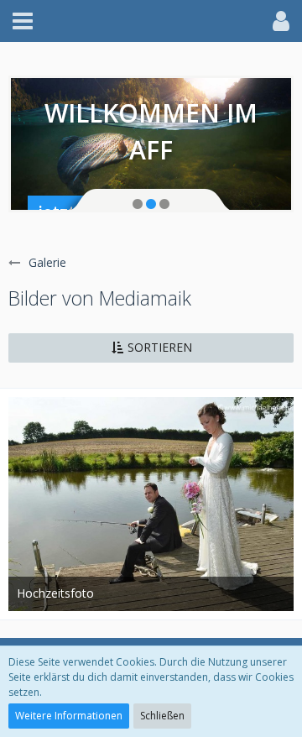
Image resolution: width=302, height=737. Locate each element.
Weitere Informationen (68, 715)
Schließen (162, 715)
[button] (22, 21)
